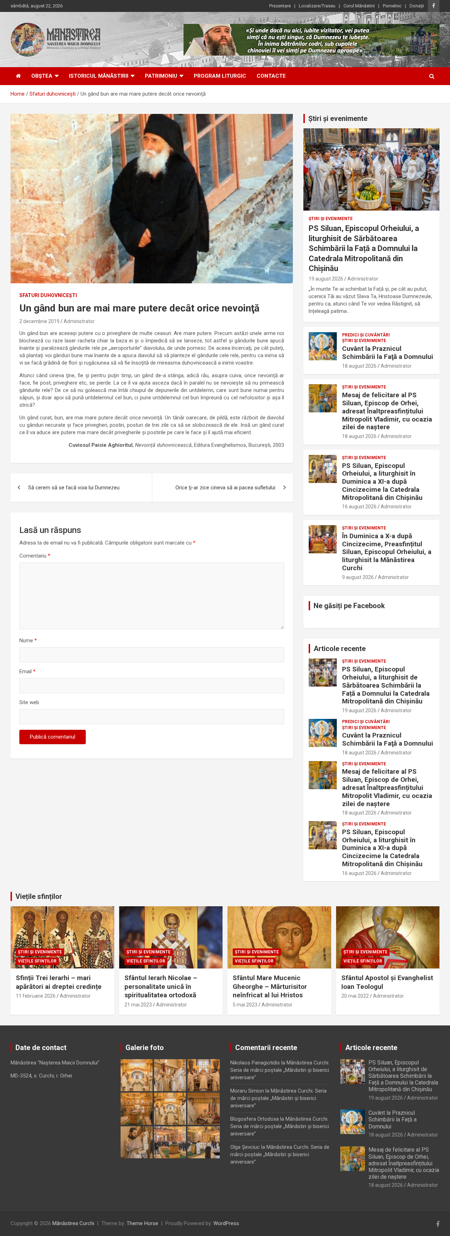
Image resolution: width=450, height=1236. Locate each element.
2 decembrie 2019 (39, 321)
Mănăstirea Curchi (73, 1223)
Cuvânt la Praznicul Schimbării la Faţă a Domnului (387, 353)
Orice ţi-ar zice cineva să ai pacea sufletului (225, 487)
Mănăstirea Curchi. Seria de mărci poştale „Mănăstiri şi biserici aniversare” (279, 1070)
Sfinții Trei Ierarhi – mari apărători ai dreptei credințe (59, 982)
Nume (28, 640)
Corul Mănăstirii (359, 5)
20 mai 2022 (355, 996)
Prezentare (280, 5)
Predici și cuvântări (366, 335)
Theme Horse (142, 1223)
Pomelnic (392, 5)
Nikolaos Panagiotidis (255, 1063)
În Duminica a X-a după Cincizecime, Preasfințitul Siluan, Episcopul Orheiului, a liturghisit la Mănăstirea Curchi (386, 552)
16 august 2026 (359, 506)
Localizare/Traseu (317, 5)
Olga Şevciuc (245, 1147)
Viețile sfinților (38, 896)
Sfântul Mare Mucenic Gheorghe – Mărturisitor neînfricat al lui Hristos (270, 986)
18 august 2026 (359, 366)
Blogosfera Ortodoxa (254, 1119)
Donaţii (417, 5)
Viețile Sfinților (37, 961)
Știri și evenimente (337, 118)
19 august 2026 (326, 279)
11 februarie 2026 (36, 996)
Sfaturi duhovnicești (48, 295)
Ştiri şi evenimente (331, 218)
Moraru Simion (247, 1091)
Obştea (41, 76)
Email (27, 671)
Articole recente (340, 648)
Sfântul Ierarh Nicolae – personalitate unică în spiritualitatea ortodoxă (160, 986)
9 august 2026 (358, 577)
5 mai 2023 (245, 1005)
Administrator (79, 321)
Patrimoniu (161, 76)
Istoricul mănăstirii (98, 76)
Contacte (271, 76)
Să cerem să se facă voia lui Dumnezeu (74, 487)
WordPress (226, 1223)
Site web (29, 702)
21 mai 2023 (138, 1005)
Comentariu (34, 556)
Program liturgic (220, 76)
